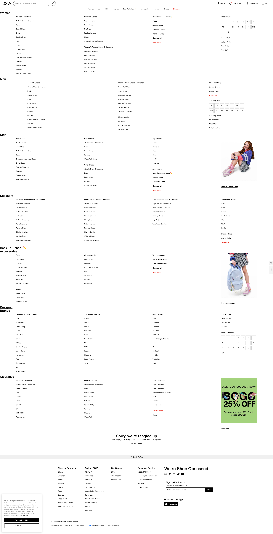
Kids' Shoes (20, 138)
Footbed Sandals (90, 33)
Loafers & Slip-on (90, 405)
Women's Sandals (91, 16)
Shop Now (225, 428)
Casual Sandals (89, 21)
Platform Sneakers (22, 220)
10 (248, 27)
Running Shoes (89, 63)
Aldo (17, 318)
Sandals (19, 61)
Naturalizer (20, 355)
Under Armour (89, 359)
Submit (209, 490)
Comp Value (89, 495)
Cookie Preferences (22, 526)
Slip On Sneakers (158, 220)
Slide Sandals (123, 129)
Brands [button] (166, 9)
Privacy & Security (56, 526)
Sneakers (61, 475)
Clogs (18, 33)
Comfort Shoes (21, 37)
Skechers (155, 163)
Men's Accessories (159, 259)
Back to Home (136, 443)
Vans (86, 363)
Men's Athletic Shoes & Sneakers (131, 82)
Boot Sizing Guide (65, 506)
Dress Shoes (31, 103)
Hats (85, 271)
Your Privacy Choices (98, 526)
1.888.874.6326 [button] (144, 472)
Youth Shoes (20, 147)
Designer (156, 9)
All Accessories (90, 255)
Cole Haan (19, 335)
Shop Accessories (228, 303)
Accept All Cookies (21, 520)
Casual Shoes (20, 29)
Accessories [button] (145, 9)
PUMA (154, 159)
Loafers (18, 53)
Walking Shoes (89, 71)
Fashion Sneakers (90, 59)
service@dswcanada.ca (147, 475)
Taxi (17, 367)
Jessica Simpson (22, 347)
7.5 (223, 27)
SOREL (155, 355)
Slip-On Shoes (21, 65)
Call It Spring (20, 327)
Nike (154, 155)
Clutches (19, 263)
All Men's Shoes (33, 82)
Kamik (154, 343)
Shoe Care (87, 275)
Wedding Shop (158, 33)
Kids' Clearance (158, 380)
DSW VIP (88, 472)
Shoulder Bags (21, 275)
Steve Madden (21, 363)
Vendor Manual (91, 502)
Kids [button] (106, 9)
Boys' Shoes (89, 138)
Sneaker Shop (226, 234)
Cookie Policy (23, 515)
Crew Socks (20, 298)
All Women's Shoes (23, 16)
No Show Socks (21, 302)
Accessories (157, 169)
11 (223, 32)
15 (242, 110)
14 (237, 110)
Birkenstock (20, 322)
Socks (18, 289)
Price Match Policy (92, 498)
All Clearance (157, 410)
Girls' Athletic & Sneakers (161, 208)
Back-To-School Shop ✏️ (162, 16)
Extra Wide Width (215, 128)
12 (228, 32)
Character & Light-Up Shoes (26, 159)
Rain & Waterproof (22, 167)
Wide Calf (224, 50)
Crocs (154, 151)
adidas (154, 143)
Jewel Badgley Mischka (160, 339)
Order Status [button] (143, 487)
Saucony (87, 351)
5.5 (238, 22)
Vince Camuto (21, 371)
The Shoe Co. (116, 475)
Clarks (18, 331)
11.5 (221, 110)
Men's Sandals (124, 117)
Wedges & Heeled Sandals (93, 41)
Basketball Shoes (124, 87)
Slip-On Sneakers (90, 67)
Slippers (19, 69)
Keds (86, 335)
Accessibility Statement (94, 491)
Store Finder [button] (116, 479)
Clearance (156, 42)
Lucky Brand (20, 351)
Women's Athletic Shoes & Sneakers (98, 47)
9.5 (243, 27)
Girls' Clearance (158, 388)
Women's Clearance (24, 380)
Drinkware (87, 263)
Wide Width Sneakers (125, 111)
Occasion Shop (215, 82)
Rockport (155, 351)
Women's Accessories (161, 255)
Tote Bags (19, 279)
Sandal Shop (157, 25)
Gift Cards (89, 475)
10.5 (253, 27)
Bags (18, 255)
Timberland (156, 359)
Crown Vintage (226, 318)
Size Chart (89, 510)
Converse (155, 147)
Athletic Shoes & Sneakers (25, 21)
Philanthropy (90, 487)
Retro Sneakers (21, 224)
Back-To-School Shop (229, 186)
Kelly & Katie (225, 322)
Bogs (154, 318)
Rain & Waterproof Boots (24, 57)
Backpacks (20, 259)
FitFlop (18, 343)
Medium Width (226, 42)
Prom (154, 21)
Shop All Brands (227, 332)
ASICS (223, 208)
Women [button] (91, 9)
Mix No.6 (224, 327)
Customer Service (145, 479)
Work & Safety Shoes (23, 73)
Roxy (18, 359)
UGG (154, 363)
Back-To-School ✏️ (129, 9)
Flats (17, 41)
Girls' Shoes (89, 165)
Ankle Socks (20, 294)
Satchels (19, 271)
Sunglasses (88, 283)
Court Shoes (122, 91)
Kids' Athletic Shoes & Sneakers (165, 199)
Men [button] (99, 9)
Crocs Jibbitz (88, 259)
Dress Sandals (89, 25)
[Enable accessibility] (271, 263)
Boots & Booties (21, 388)
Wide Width (225, 46)
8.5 (233, 27)
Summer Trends (158, 29)
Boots (18, 25)
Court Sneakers (89, 55)
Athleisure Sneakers (91, 51)
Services (141, 483)
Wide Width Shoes (22, 179)
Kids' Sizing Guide (65, 502)
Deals (154, 415)
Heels (18, 45)
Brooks (86, 327)
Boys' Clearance (158, 384)
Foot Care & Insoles (91, 267)
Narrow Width (225, 38)
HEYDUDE (156, 331)
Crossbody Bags (21, 267)
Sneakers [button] (116, 9)
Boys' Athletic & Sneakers (161, 204)
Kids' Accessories (159, 263)
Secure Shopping (80, 526)
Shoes (60, 472)
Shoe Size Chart (158, 181)
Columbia (155, 322)
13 (232, 110)
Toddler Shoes (21, 143)
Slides (86, 37)
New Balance (225, 216)
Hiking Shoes (20, 49)
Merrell (154, 347)
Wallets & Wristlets (22, 283)
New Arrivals (157, 38)
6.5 (248, 22)
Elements (155, 327)
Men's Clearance (90, 380)
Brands (61, 495)
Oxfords (30, 115)
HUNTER (155, 335)
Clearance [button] (176, 9)
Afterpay (88, 506)
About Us (88, 479)
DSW (113, 472)
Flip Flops (87, 29)
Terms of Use (68, 526)
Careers (88, 483)
